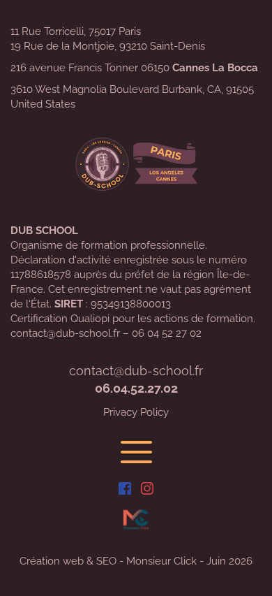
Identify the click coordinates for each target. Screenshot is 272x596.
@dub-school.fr (158, 370)
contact (91, 370)
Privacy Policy (136, 412)
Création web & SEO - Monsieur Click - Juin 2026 (136, 561)
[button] (136, 451)
